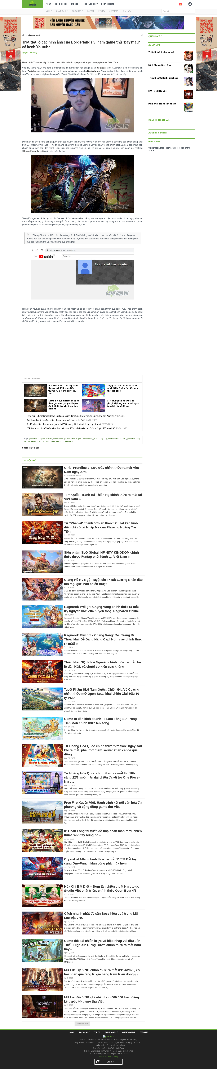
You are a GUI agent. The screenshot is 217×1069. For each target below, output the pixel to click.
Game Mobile (111, 1032)
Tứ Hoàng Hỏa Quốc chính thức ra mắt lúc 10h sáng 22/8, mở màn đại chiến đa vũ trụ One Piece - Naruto (102, 777)
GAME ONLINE (62, 11)
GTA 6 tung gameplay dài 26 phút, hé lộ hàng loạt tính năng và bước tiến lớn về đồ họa (123, 403)
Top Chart (107, 4)
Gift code (61, 4)
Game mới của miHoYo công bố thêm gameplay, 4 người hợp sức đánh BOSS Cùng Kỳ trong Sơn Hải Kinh (64, 405)
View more (82, 1023)
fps (44, 439)
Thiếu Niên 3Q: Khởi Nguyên (161, 52)
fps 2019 (123, 439)
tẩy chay (104, 439)
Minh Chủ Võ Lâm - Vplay (160, 65)
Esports (144, 1032)
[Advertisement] (82, 350)
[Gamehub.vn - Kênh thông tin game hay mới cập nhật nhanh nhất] (32, 4)
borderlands (58, 439)
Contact (110, 1062)
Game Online (128, 1032)
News (49, 4)
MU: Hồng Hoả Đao (157, 91)
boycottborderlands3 (64, 441)
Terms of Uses (105, 1057)
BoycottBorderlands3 (33, 151)
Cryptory (113, 11)
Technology (90, 4)
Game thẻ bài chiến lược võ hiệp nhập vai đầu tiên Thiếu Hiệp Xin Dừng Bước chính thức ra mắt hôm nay (102, 945)
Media (74, 4)
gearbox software (70, 439)
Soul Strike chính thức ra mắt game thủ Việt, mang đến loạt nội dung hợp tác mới (64, 424)
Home (71, 1032)
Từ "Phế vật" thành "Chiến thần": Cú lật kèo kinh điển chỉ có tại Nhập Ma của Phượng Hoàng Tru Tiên (101, 527)
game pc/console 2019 (37, 441)
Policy (115, 1057)
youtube (49, 439)
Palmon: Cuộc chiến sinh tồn (162, 104)
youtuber (96, 439)
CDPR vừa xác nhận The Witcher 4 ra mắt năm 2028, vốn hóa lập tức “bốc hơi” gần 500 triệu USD (71, 428)
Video (97, 1032)
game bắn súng (35, 439)
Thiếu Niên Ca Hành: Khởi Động (163, 78)
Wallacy (127, 11)
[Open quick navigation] (142, 34)
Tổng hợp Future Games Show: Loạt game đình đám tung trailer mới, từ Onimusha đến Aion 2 (70, 416)
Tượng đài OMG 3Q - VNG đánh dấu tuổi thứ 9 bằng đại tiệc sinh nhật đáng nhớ (122, 388)
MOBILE (49, 11)
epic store (51, 441)
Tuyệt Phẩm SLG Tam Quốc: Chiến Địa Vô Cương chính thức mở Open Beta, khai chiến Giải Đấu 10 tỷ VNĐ (101, 694)
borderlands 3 (113, 439)
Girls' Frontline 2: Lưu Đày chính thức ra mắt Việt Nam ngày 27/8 (56, 420)
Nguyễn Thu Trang (29, 52)
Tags (26, 438)
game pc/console (85, 439)
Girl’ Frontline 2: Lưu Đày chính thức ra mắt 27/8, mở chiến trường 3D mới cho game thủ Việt (63, 389)
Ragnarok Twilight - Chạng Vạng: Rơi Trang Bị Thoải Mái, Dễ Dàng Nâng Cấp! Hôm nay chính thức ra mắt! (103, 639)
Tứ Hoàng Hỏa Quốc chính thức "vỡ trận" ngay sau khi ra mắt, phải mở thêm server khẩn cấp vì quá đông (103, 750)
